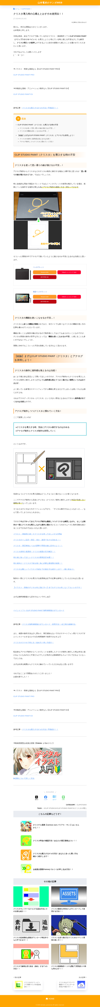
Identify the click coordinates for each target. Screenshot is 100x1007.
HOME (51, 999)
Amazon (43, 272)
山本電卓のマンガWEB (50, 2)
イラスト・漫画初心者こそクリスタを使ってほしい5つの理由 (37, 534)
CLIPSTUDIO (82, 805)
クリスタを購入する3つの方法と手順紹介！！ (40, 108)
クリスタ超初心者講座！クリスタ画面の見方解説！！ (34, 552)
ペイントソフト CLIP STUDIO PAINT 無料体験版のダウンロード (38, 610)
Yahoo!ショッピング (67, 272)
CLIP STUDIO (50, 808)
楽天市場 (43, 277)
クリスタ (78, 808)
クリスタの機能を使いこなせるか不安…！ (34, 131)
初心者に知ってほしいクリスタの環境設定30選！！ (33, 557)
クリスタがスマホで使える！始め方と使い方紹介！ (33, 643)
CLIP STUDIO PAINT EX (23, 94)
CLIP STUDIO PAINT (65, 808)
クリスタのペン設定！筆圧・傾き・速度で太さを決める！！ (37, 540)
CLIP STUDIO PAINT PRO (23, 75)
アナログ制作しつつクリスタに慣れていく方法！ (37, 141)
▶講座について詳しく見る (23, 778)
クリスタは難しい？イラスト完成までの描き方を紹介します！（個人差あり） (44, 569)
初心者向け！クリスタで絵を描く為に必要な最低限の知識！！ (38, 563)
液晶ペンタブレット (40, 292)
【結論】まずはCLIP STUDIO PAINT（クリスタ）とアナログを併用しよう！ (46, 135)
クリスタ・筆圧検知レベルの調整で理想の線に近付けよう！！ (38, 546)
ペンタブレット (38, 267)
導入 (85, 808)
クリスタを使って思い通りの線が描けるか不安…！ (38, 128)
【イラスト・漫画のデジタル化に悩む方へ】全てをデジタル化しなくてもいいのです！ (47, 587)
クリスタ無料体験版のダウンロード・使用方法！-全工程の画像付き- (49, 624)
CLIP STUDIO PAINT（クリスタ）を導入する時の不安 (38, 125)
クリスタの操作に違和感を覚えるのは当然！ (35, 139)
